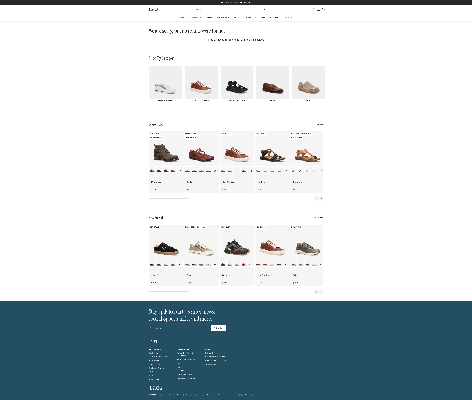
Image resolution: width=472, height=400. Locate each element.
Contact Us (153, 353)
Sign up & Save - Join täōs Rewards (236, 2)
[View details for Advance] (223, 263)
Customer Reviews (157, 368)
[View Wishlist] (313, 9)
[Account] (318, 9)
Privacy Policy (211, 353)
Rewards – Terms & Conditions (185, 354)
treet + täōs (154, 379)
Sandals (180, 17)
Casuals (209, 17)
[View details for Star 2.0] (152, 263)
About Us (209, 349)
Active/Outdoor (249, 17)
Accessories (274, 17)
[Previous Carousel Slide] (316, 198)
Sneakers (195, 17)
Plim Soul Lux (228, 182)
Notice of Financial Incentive (217, 360)
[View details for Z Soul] (187, 263)
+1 (215, 171)
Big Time (261, 182)
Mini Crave (156, 182)
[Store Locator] (309, 9)
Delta (295, 275)
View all (319, 124)
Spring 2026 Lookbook (186, 378)
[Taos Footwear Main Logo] (154, 9)
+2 (179, 171)
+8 (215, 264)
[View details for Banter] (187, 170)
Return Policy (154, 360)
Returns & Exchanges (158, 357)
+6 (250, 171)
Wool (263, 17)
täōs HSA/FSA (155, 349)
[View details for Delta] (294, 263)
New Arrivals (222, 17)
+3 (286, 171)
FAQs (151, 372)
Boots (236, 17)
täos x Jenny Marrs (185, 374)
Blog (179, 363)
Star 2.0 (154, 275)
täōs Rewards (183, 349)
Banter (189, 182)
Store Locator (155, 364)
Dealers (180, 371)
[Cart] (323, 9)
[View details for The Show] (294, 170)
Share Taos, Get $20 (186, 359)
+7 (321, 171)
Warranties (153, 375)
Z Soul (189, 275)
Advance (226, 275)
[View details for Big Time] (258, 170)
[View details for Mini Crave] (152, 170)
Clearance (288, 17)
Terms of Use (211, 364)
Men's (179, 367)
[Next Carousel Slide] (321, 198)
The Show (297, 182)
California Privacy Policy (215, 357)
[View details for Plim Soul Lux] (223, 170)
